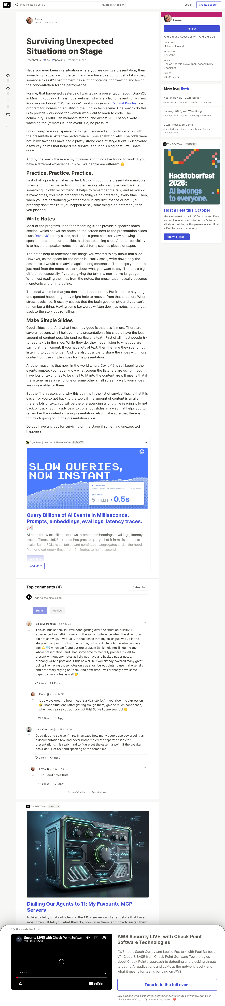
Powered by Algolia (111, 4)
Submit (40, 610)
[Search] (17, 5)
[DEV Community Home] (7, 4)
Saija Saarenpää (46, 623)
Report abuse (99, 792)
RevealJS (42, 236)
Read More (35, 566)
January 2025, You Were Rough (187, 113)
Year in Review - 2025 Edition (187, 99)
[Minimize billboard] (217, 929)
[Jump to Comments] (8, 90)
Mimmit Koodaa (125, 103)
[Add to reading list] (8, 103)
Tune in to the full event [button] (167, 984)
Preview (57, 610)
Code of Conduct (77, 792)
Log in (188, 4)
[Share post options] (8, 126)
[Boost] (8, 114)
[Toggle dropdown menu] (145, 442)
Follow (192, 28)
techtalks (34, 60)
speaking (58, 60)
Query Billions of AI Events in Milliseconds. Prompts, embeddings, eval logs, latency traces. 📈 (84, 521)
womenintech (77, 60)
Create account (208, 4)
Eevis (38, 19)
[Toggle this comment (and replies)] (29, 629)
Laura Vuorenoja (46, 729)
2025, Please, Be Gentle (187, 128)
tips (46, 60)
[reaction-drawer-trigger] (8, 77)
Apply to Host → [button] (177, 236)
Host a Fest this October (187, 210)
